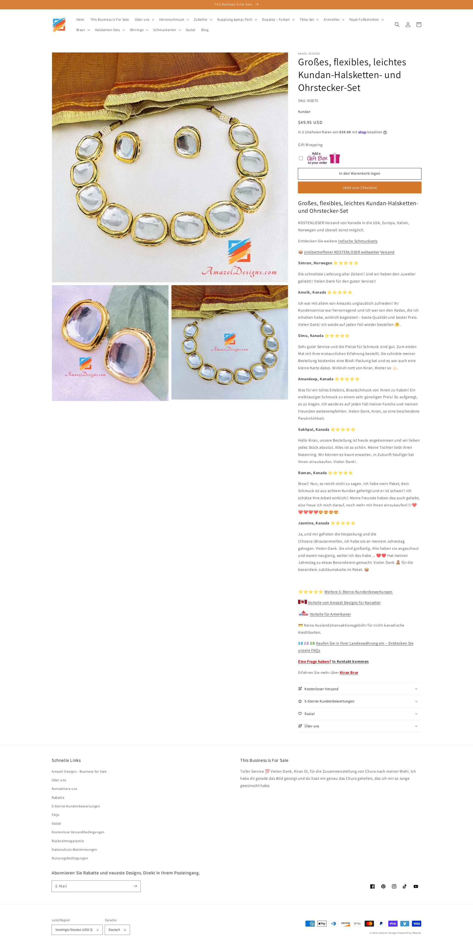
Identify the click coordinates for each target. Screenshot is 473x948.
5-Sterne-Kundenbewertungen (76, 806)
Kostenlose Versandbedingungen (78, 832)
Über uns (59, 780)
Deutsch (114, 930)
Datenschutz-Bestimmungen (74, 849)
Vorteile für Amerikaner (330, 614)
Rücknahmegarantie (68, 841)
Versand (387, 252)
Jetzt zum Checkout (360, 187)
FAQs (55, 815)
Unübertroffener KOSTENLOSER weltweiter (341, 252)
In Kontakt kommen (350, 661)
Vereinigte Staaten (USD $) (74, 930)
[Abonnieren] (135, 886)
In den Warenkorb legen (359, 173)
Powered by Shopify (409, 932)
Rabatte (58, 797)
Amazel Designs (388, 932)
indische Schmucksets (357, 241)
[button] (397, 24)
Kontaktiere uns (64, 788)
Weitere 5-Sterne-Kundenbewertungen (358, 591)
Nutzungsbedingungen (70, 858)
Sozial (56, 823)
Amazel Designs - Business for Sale (79, 771)
